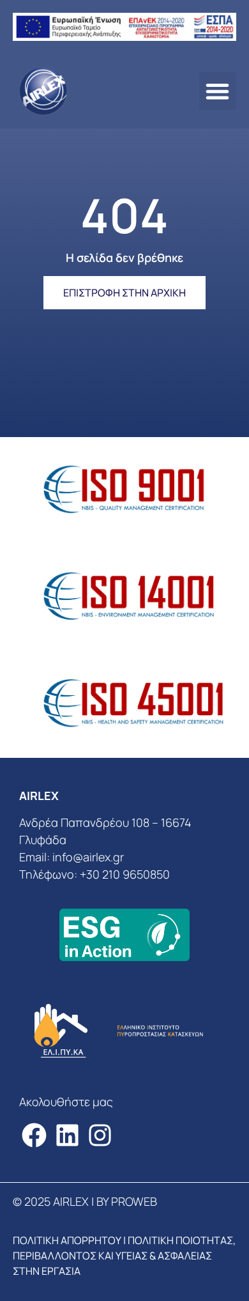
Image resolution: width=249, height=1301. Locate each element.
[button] (218, 91)
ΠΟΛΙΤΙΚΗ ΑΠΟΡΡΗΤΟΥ (67, 1240)
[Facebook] (34, 1135)
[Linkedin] (67, 1135)
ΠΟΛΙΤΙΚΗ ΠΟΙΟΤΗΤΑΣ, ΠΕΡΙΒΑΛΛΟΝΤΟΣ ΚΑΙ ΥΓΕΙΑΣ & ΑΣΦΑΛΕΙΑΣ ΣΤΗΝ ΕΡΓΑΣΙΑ (124, 1255)
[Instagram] (101, 1135)
